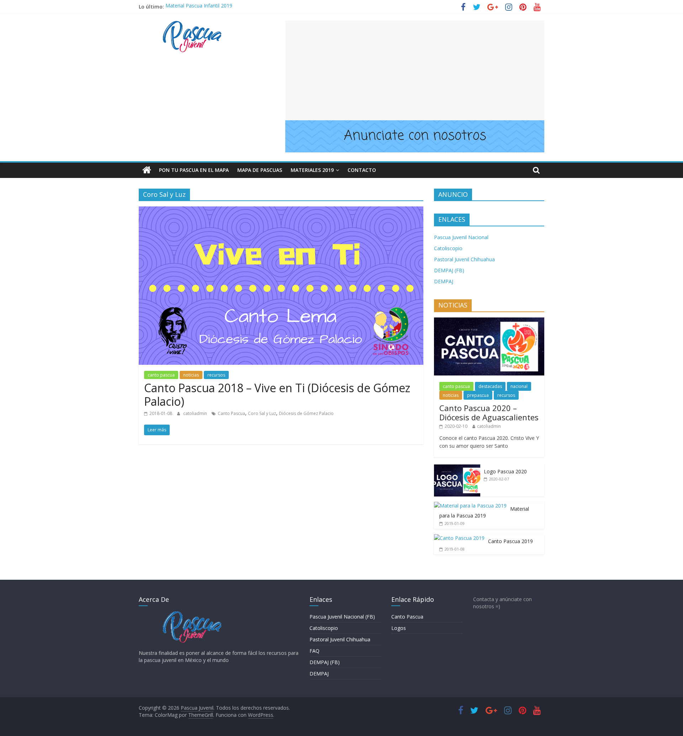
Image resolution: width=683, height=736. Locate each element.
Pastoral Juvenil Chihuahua (464, 259)
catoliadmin (195, 413)
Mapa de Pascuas (259, 170)
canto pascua (161, 375)
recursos (216, 375)
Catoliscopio (448, 248)
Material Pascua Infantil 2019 (198, 6)
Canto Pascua (231, 413)
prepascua (478, 395)
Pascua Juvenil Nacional (461, 237)
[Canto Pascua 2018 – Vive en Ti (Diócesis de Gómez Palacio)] (281, 211)
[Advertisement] (414, 70)
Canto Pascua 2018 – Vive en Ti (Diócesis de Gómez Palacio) (277, 394)
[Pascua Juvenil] (147, 170)
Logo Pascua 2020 (505, 471)
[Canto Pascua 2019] (459, 538)
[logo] (192, 614)
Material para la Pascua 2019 (484, 512)
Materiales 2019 (312, 170)
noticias (191, 375)
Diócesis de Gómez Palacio (306, 413)
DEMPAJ (443, 281)
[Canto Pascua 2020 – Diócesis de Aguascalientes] (489, 321)
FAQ (314, 650)
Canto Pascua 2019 (510, 541)
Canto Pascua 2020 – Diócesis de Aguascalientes (489, 412)
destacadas (490, 386)
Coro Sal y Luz (262, 413)
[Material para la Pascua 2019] (470, 505)
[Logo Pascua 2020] (457, 468)
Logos (398, 628)
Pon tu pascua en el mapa (194, 170)
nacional (519, 386)
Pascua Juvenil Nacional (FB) (342, 616)
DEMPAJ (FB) (449, 270)
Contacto (362, 170)
